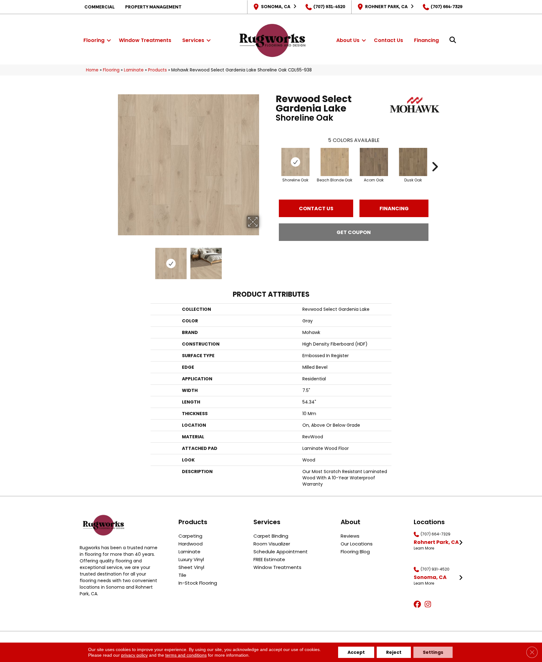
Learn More (424, 548)
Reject (393, 652)
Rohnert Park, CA (386, 6)
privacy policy (134, 655)
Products (157, 70)
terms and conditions (186, 655)
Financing (426, 40)
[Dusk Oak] (413, 162)
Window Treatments (145, 40)
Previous (113, 260)
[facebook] (418, 605)
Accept (356, 652)
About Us (347, 40)
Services (193, 40)
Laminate (134, 70)
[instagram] (429, 605)
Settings (433, 652)
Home (92, 70)
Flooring (93, 40)
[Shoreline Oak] (295, 162)
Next (263, 260)
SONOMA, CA (275, 6)
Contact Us (388, 40)
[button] (108, 40)
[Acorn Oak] (374, 162)
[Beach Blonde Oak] (334, 162)
